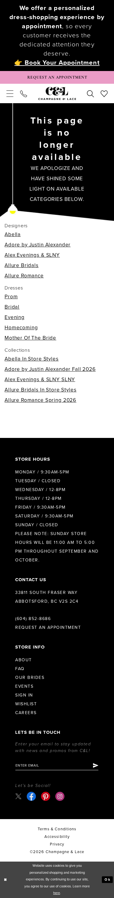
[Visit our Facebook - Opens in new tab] (31, 796)
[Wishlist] (104, 93)
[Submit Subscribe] (95, 765)
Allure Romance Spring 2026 (40, 400)
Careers (26, 712)
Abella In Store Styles (32, 359)
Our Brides (29, 677)
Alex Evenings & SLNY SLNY (40, 379)
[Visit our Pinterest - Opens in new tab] (45, 796)
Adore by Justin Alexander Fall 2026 (50, 369)
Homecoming (21, 327)
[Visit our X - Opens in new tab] (18, 796)
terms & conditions (57, 829)
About (23, 659)
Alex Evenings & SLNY (32, 255)
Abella (13, 234)
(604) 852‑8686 (33, 618)
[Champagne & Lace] (57, 93)
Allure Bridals (22, 265)
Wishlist (26, 704)
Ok (107, 880)
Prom (11, 296)
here (56, 893)
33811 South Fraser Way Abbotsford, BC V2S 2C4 (46, 597)
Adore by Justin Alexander (38, 245)
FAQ (20, 668)
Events (24, 686)
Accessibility (57, 836)
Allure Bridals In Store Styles (41, 390)
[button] (10, 93)
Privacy (57, 844)
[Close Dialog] (5, 880)
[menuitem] (10, 93)
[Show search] (90, 93)
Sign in (24, 695)
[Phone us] (23, 93)
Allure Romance (24, 276)
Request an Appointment (48, 627)
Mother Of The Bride (30, 338)
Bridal (12, 307)
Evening (15, 317)
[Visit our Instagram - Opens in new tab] (59, 796)
